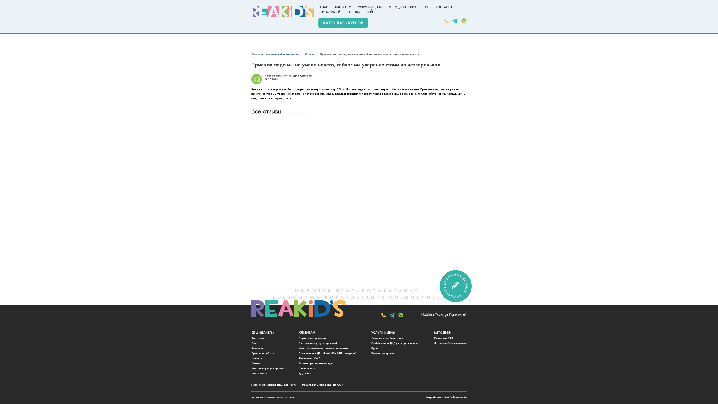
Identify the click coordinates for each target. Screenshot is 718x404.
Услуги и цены (370, 7)
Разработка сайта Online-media (446, 397)
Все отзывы (266, 111)
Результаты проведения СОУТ (323, 384)
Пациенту (343, 7)
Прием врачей (329, 12)
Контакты (444, 7)
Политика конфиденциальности (274, 384)
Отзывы (353, 12)
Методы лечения (402, 7)
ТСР (426, 7)
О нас (323, 7)
